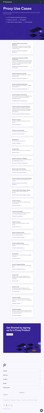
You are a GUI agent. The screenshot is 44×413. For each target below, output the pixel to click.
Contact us (5, 394)
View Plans (9, 334)
